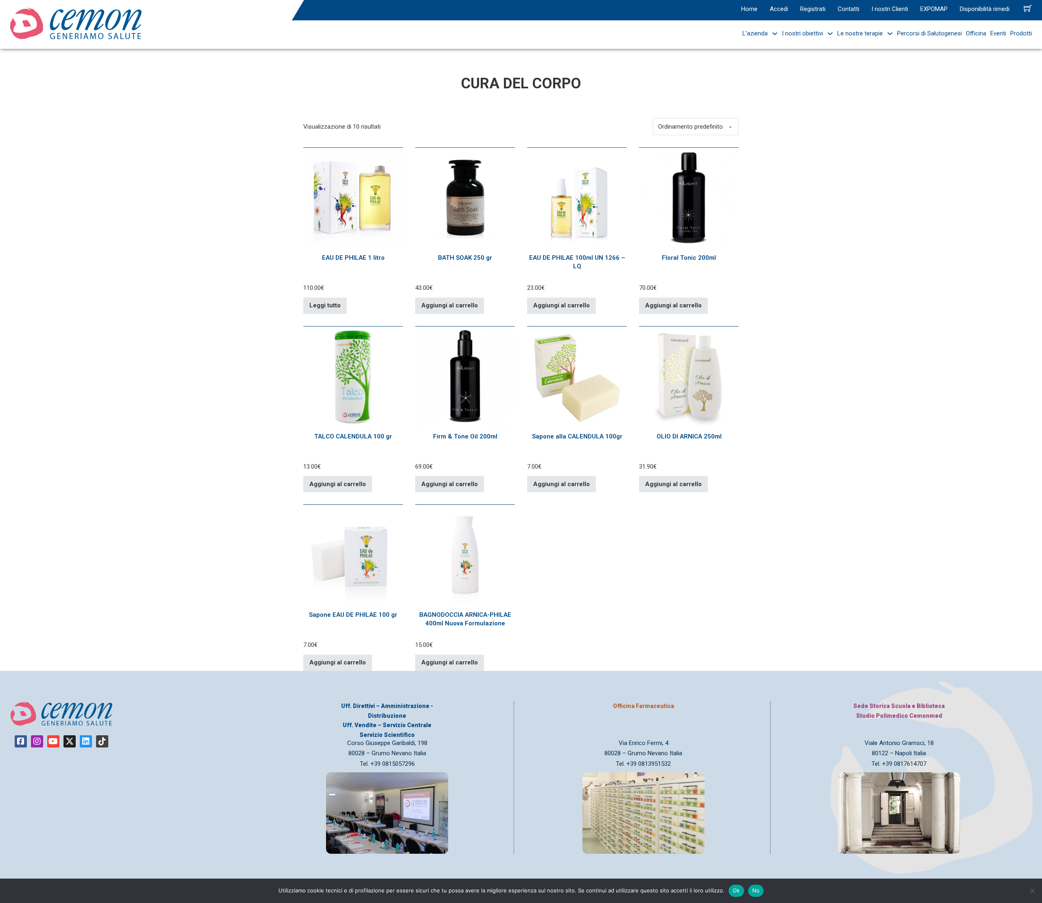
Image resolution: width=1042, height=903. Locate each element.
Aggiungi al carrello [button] (449, 305)
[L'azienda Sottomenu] (773, 34)
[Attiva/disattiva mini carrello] (1028, 8)
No (756, 890)
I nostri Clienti (889, 9)
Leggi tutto (325, 305)
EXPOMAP (934, 9)
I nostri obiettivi (802, 33)
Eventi (998, 33)
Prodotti (1021, 33)
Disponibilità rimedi (984, 9)
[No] (1032, 891)
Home (749, 9)
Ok (736, 890)
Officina (976, 33)
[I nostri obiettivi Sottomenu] (828, 34)
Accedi (779, 9)
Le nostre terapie (860, 33)
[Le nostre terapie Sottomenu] (888, 34)
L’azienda (755, 33)
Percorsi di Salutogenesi (929, 33)
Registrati (812, 9)
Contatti (848, 9)
